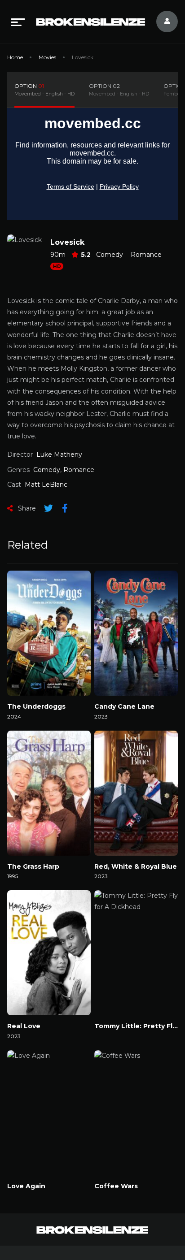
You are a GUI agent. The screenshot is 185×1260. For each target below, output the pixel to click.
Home (15, 57)
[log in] (161, 21)
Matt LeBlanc (46, 485)
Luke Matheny (59, 454)
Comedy (109, 255)
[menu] (18, 21)
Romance (146, 255)
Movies (47, 57)
